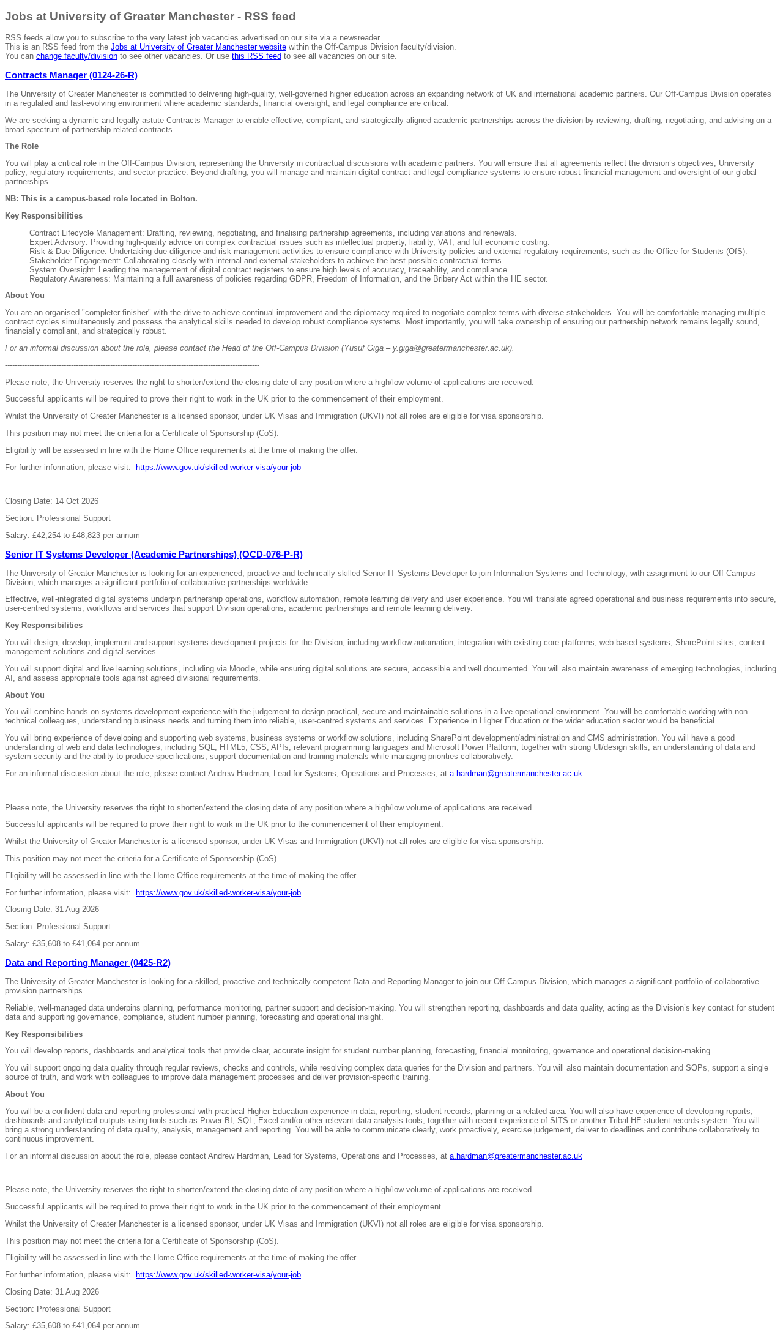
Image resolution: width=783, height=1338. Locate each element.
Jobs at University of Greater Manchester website (198, 46)
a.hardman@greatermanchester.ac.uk (516, 773)
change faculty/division (76, 56)
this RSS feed (256, 56)
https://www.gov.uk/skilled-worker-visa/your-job (218, 467)
